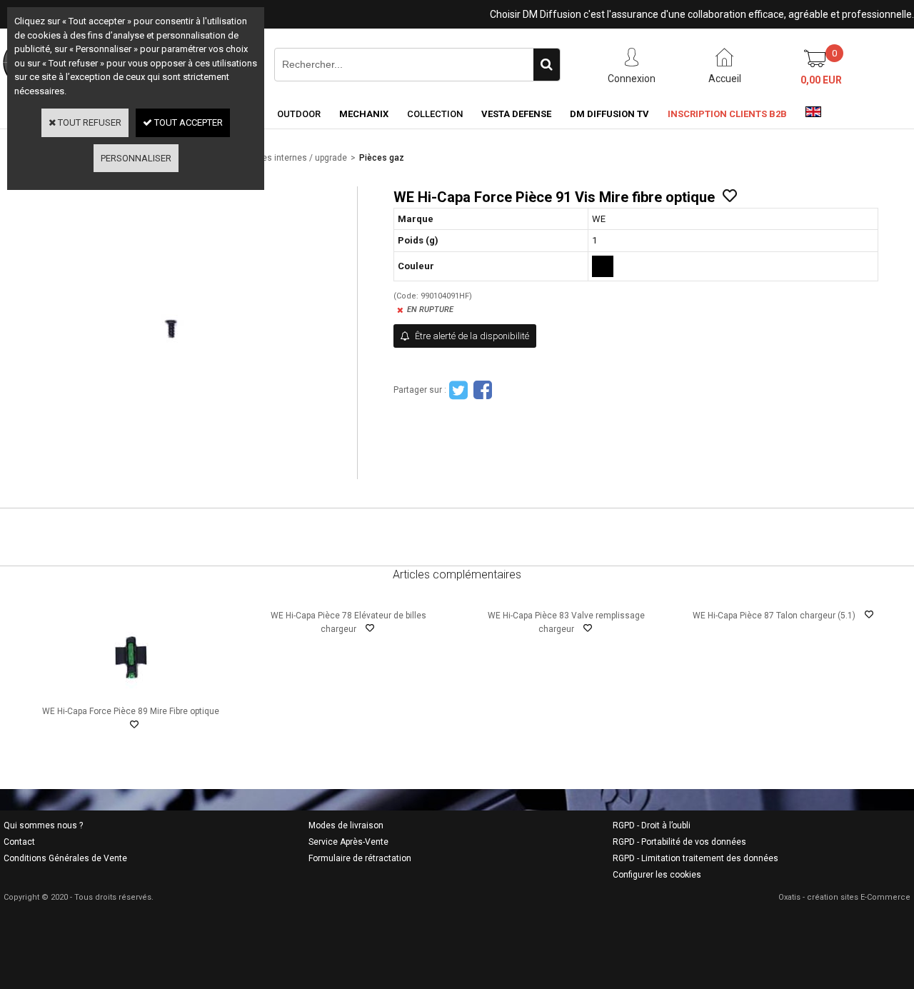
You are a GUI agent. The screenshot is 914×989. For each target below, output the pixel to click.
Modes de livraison (345, 825)
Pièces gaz (381, 158)
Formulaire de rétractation (359, 858)
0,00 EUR (821, 80)
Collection (435, 114)
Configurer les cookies (657, 875)
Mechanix (363, 114)
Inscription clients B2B (727, 114)
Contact (19, 842)
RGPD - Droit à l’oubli (651, 825)
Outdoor (299, 114)
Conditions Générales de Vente (65, 858)
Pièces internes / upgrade (296, 158)
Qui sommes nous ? (43, 825)
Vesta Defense (516, 114)
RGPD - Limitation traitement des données (695, 858)
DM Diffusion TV (609, 114)
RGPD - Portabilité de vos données (679, 842)
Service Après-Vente (348, 842)
